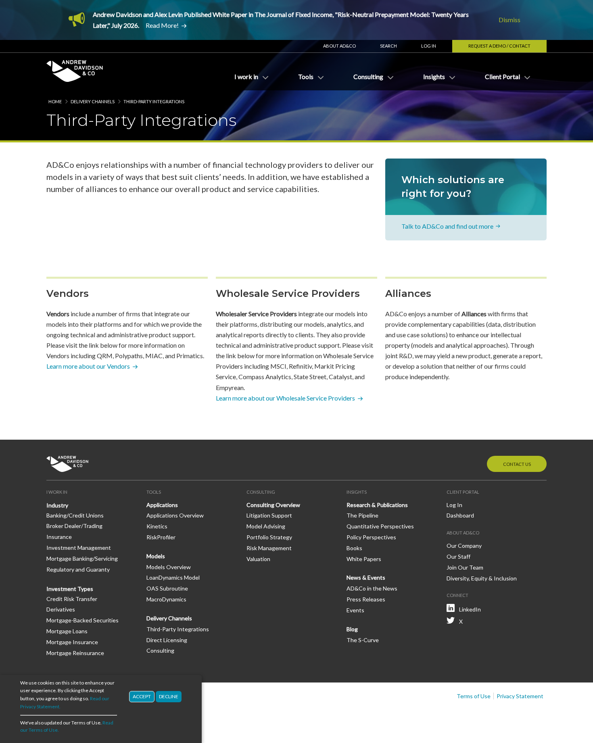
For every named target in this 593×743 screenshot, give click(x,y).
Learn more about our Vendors (88, 366)
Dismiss (509, 19)
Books (354, 548)
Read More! (162, 25)
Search (388, 45)
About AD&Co (339, 45)
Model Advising (265, 526)
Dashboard (460, 515)
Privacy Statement (520, 696)
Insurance (59, 536)
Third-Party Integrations (177, 629)
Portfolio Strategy (269, 537)
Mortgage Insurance (72, 642)
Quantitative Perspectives (380, 526)
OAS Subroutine (167, 588)
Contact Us (517, 464)
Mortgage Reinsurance (75, 652)
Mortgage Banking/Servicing (82, 558)
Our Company (464, 545)
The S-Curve (363, 640)
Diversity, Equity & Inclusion (482, 578)
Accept (142, 696)
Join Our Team (465, 567)
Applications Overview (175, 515)
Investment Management (78, 547)
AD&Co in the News (372, 588)
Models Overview (168, 567)
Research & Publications (377, 504)
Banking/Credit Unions (75, 515)
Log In (428, 45)
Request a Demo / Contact (499, 45)
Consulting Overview (273, 504)
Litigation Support (269, 515)
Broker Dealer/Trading (74, 525)
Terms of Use (474, 696)
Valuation (258, 558)
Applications (162, 504)
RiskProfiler (160, 537)
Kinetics (156, 526)
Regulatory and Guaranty (78, 569)
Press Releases (366, 599)
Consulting (160, 650)
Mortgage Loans (67, 631)
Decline (168, 696)
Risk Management (269, 548)
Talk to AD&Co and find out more (447, 226)
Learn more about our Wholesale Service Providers (285, 398)
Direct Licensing (166, 640)
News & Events (366, 577)
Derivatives (60, 609)
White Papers (364, 558)
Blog (352, 629)
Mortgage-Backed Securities (82, 620)
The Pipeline (362, 515)
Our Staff (458, 556)
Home (55, 101)
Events (355, 610)
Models (155, 556)
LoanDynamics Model (173, 577)
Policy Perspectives (371, 537)
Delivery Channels (93, 101)
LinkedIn (470, 609)
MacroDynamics (166, 599)
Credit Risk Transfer (71, 598)
